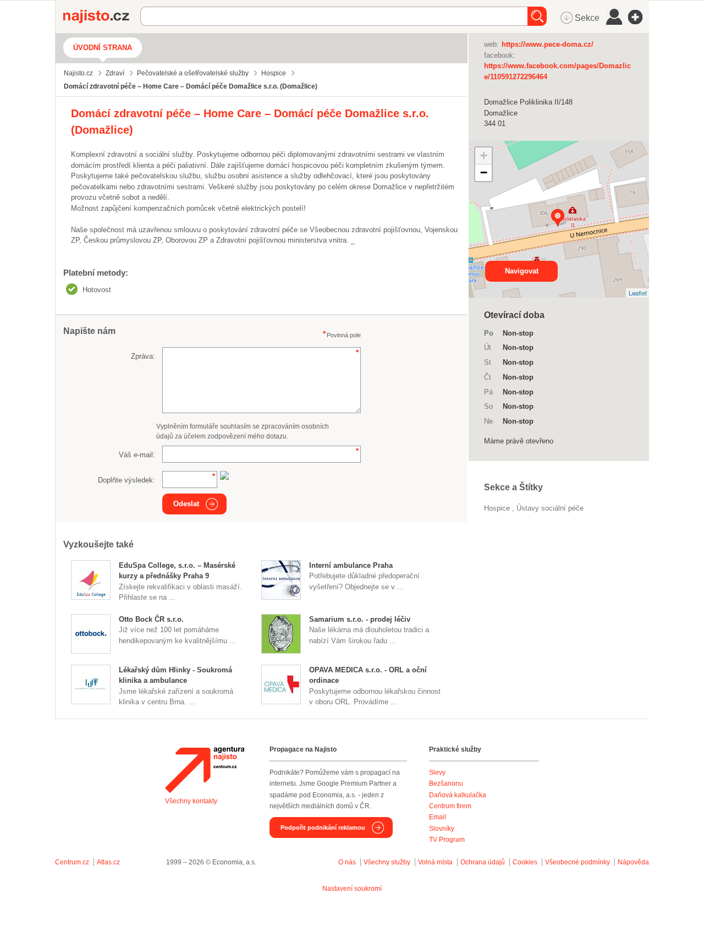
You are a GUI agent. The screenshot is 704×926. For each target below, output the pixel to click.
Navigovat (521, 271)
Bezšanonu (446, 783)
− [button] (483, 172)
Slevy (437, 772)
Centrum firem (450, 806)
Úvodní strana (102, 47)
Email (437, 817)
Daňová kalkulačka (457, 795)
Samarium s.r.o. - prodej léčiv (359, 619)
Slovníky (441, 828)
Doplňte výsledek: (126, 480)
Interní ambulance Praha (351, 565)
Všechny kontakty (191, 801)
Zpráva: (143, 356)
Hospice (498, 508)
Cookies (525, 862)
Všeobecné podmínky (577, 862)
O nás (347, 862)
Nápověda (633, 862)
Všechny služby (388, 862)
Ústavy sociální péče (550, 508)
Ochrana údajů (482, 862)
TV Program (447, 839)
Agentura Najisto (204, 770)
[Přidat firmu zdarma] (639, 17)
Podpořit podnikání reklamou (322, 827)
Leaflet (638, 292)
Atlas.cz (108, 862)
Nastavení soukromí (352, 888)
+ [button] (483, 155)
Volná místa (435, 862)
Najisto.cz (101, 16)
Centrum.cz (72, 862)
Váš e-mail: (137, 455)
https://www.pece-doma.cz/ (547, 44)
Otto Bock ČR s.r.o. (151, 619)
